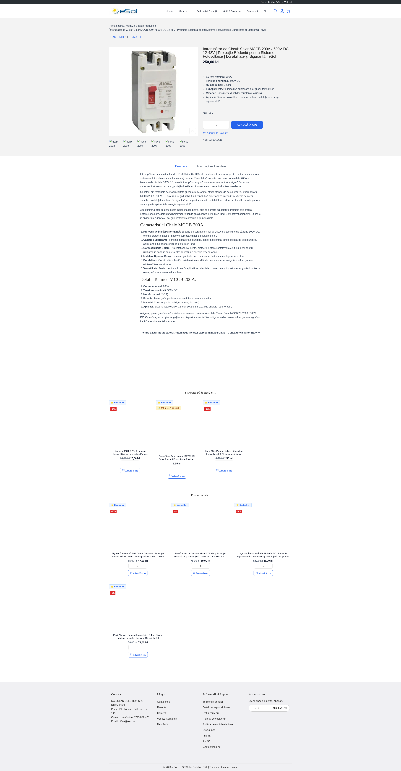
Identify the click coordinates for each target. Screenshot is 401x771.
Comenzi (162, 713)
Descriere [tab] (181, 166)
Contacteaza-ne (212, 747)
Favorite (161, 707)
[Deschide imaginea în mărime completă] (193, 131)
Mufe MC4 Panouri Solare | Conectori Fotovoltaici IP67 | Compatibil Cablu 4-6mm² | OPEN (223, 454)
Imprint (206, 735)
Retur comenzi (211, 713)
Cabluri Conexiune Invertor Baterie (239, 332)
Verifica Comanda (167, 718)
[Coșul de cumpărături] (288, 11)
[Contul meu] (282, 11)
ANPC (206, 741)
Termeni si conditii (213, 701)
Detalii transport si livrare (216, 707)
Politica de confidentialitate (218, 724)
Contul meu (163, 701)
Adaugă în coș (247, 124)
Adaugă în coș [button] (131, 471)
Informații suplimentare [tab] (211, 166)
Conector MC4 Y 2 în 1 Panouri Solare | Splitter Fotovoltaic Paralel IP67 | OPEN (130, 454)
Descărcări (163, 724)
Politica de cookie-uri (214, 718)
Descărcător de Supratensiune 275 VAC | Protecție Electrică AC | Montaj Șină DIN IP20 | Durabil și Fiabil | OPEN (200, 556)
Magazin (130, 25)
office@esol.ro (127, 721)
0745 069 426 (141, 717)
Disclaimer (209, 730)
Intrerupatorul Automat (171, 332)
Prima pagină (116, 25)
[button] (276, 11)
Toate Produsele (147, 25)
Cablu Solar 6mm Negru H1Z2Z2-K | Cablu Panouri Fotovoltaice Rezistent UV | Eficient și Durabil (177, 459)
